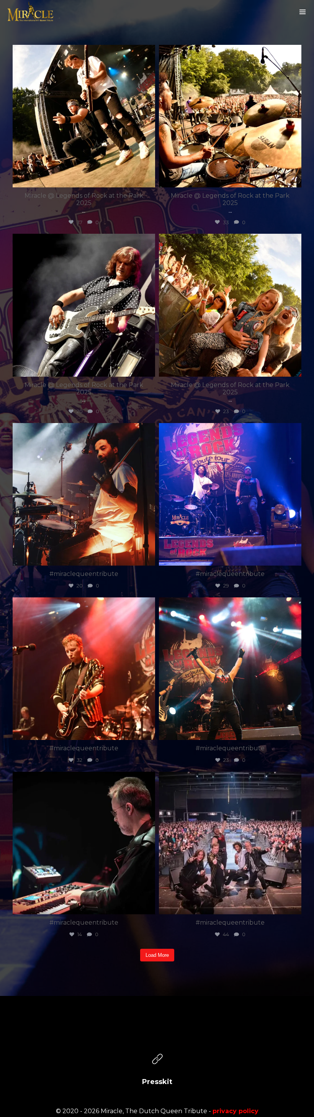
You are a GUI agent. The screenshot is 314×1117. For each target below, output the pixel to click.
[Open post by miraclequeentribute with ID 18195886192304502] (84, 494)
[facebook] (131, 1034)
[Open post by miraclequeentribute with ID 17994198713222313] (230, 668)
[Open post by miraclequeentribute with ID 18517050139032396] (230, 305)
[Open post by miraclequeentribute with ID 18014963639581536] (84, 305)
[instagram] (157, 1034)
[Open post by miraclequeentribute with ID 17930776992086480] (84, 116)
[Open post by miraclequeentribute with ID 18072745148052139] (230, 116)
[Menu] (302, 11)
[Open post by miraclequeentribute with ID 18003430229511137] (84, 668)
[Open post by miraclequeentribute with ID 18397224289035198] (230, 843)
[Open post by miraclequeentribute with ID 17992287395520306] (84, 843)
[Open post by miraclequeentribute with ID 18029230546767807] (230, 494)
